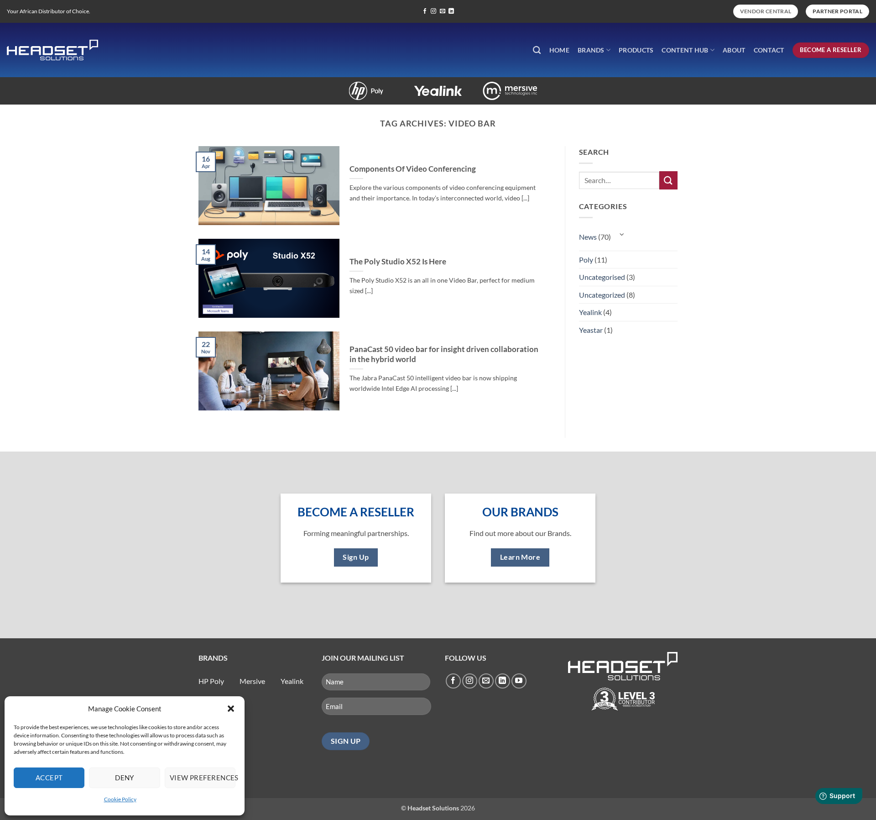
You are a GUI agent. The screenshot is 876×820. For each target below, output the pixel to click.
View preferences (202, 777)
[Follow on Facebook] (425, 11)
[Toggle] (622, 234)
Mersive (482, 86)
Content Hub (685, 50)
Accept (49, 777)
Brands (591, 50)
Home (559, 50)
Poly (338, 86)
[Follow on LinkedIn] (451, 11)
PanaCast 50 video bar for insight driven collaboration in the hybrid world (443, 354)
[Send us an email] (442, 11)
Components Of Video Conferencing (412, 168)
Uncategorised (602, 277)
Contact (769, 50)
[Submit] (668, 180)
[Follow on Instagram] (433, 11)
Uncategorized (602, 294)
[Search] (537, 50)
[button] (230, 708)
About (734, 50)
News (588, 236)
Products (636, 50)
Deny (124, 777)
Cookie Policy (120, 799)
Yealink (410, 86)
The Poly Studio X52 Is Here (397, 261)
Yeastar (591, 330)
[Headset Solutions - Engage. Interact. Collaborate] (52, 50)
